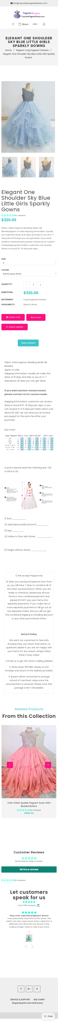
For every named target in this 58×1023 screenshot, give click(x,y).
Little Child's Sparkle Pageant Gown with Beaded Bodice (29, 804)
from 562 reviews (27, 905)
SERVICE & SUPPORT (20, 999)
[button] (7, 215)
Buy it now (36, 317)
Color (5, 269)
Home (8, 50)
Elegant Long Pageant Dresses (32, 50)
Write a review (29, 869)
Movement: (7, 299)
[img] (28, 902)
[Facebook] (21, 989)
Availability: (8, 304)
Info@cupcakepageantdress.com (30, 3)
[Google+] (29, 989)
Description (28, 343)
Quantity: (7, 284)
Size (3, 258)
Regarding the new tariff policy (27, 1002)
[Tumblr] (37, 989)
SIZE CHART (39, 999)
